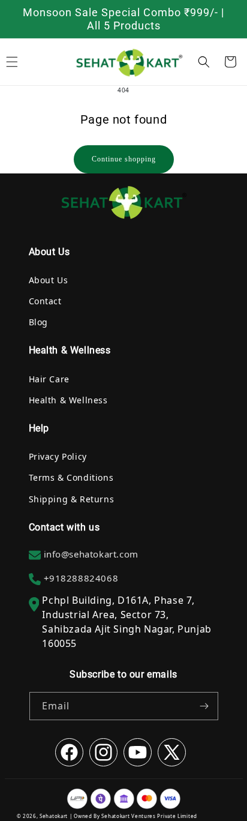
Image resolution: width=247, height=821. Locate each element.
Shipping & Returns (72, 499)
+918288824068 (81, 578)
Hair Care (49, 379)
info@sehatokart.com (91, 554)
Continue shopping (124, 159)
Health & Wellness (68, 400)
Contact (45, 301)
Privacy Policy (58, 456)
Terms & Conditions (71, 477)
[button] (204, 62)
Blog (38, 322)
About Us (48, 280)
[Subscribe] (204, 706)
